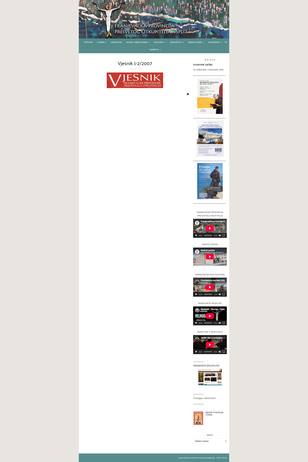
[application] (210, 228)
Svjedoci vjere (195, 42)
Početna (88, 42)
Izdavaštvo (176, 42)
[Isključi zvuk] (220, 235)
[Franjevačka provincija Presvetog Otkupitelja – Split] (154, 19)
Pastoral (158, 42)
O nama (101, 42)
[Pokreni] (196, 235)
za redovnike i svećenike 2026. (208, 69)
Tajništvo (154, 49)
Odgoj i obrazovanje (136, 42)
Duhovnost (214, 42)
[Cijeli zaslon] (223, 235)
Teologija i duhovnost (204, 398)
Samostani (116, 42)
